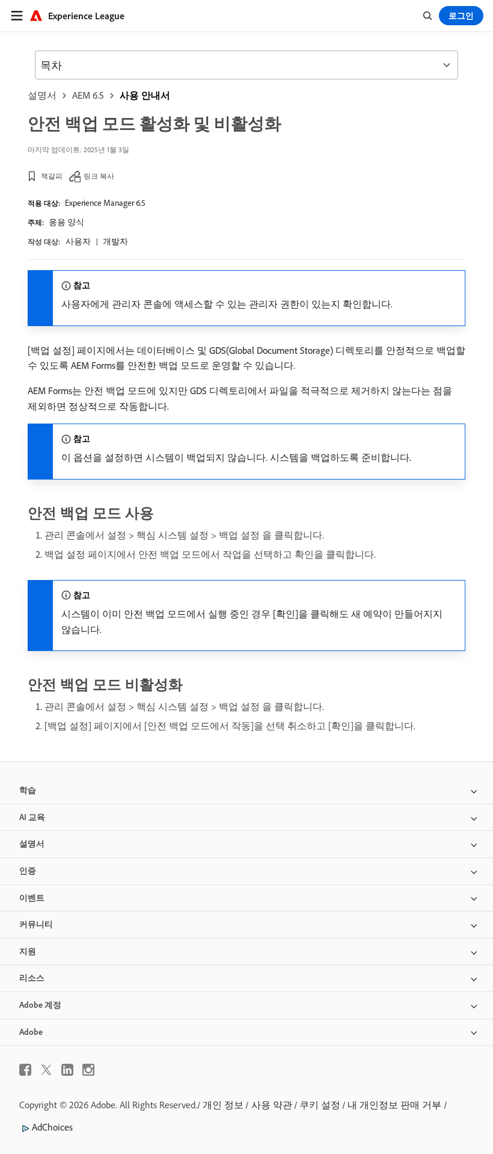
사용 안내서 (145, 95)
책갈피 (52, 176)
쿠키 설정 (319, 1105)
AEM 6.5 (88, 95)
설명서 (42, 95)
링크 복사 (99, 176)
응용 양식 (66, 222)
